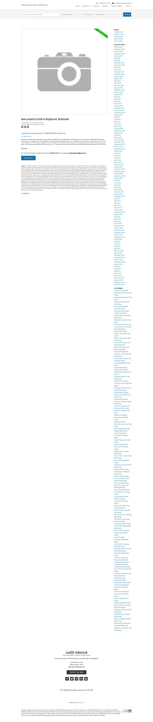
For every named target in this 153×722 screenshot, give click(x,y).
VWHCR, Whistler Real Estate (78, 187)
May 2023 (117, 81)
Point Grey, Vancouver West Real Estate (51, 179)
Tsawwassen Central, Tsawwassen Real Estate (31, 185)
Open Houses (118, 39)
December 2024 (119, 63)
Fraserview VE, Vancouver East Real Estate (59, 170)
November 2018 (119, 171)
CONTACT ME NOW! (76, 672)
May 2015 (117, 246)
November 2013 (119, 285)
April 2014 (117, 273)
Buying (95, 6)
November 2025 (119, 49)
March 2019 (118, 162)
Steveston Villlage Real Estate (68, 184)
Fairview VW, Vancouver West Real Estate (77, 169)
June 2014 (117, 269)
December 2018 (119, 169)
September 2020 (119, 131)
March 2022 (118, 104)
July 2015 (117, 242)
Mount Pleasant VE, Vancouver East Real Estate (121, 435)
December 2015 (119, 230)
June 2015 (117, 244)
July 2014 (117, 267)
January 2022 (118, 106)
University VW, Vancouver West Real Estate (68, 185)
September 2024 (119, 65)
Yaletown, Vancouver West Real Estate (33, 190)
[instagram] (76, 679)
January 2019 (118, 167)
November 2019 (119, 144)
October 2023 (118, 76)
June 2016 (117, 219)
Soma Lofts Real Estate (65, 182)
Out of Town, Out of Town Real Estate (98, 176)
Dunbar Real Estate (29, 169)
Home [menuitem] (78, 6)
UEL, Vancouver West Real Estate (50, 185)
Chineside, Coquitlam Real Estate (68, 167)
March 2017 (118, 208)
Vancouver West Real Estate (64, 187)
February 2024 (119, 72)
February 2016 (119, 226)
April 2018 (117, 187)
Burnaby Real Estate (92, 166)
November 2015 (119, 233)
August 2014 (118, 264)
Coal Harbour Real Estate (83, 167)
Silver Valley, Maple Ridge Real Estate (50, 182)
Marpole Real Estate (92, 175)
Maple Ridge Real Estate (81, 175)
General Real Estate (90, 170)
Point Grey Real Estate (36, 179)
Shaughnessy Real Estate (35, 182)
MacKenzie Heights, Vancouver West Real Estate (38, 175)
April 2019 (117, 160)
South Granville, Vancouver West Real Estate (95, 182)
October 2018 (118, 174)
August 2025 (118, 56)
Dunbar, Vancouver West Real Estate (58, 169)
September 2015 (119, 237)
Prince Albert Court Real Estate (80, 179)
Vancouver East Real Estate (39, 187)
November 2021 (119, 110)
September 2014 (119, 262)
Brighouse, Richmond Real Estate (35, 124)
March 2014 (118, 276)
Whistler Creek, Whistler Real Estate (61, 188)
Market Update (116, 6)
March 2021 (118, 126)
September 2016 (119, 212)
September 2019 (119, 149)
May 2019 (117, 158)
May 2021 (117, 122)
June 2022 (117, 99)
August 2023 (118, 79)
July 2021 (117, 117)
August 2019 (118, 151)
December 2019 (119, 142)
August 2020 (118, 133)
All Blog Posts (118, 32)
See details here (26, 136)
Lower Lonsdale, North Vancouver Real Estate (86, 173)
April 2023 (117, 83)
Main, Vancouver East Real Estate (67, 175)
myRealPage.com (79, 702)
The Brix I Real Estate (81, 184)
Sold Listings (118, 41)
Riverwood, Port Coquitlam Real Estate (84, 181)
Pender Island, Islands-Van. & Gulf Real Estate (94, 178)
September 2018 (119, 176)
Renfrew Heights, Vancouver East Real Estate (121, 501)
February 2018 (119, 192)
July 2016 (117, 217)
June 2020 (117, 135)
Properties (85, 6)
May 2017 (117, 203)
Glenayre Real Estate (100, 170)
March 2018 (118, 189)
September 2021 (119, 113)
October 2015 (118, 235)
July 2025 (117, 58)
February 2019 (119, 165)
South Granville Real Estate (78, 182)
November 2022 (119, 90)
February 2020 (119, 140)
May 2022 (117, 101)
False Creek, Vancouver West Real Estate (97, 169)
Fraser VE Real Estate (26, 170)
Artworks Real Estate (32, 166)
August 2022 (118, 94)
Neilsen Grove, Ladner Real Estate (81, 176)
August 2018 (118, 178)
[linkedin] (81, 679)
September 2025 (119, 54)
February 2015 (119, 251)
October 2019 (118, 147)
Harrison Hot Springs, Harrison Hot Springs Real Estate (67, 172)
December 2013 (119, 282)
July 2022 (117, 97)
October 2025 (118, 51)
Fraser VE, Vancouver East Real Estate (40, 170)
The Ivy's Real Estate (91, 184)
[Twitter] (72, 679)
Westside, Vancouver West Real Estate (44, 188)
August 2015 (118, 239)
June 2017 (117, 201)
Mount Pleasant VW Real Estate (42, 176)
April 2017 (117, 205)
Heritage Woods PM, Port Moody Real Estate (91, 172)
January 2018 (118, 194)
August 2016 (118, 214)
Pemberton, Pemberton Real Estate (74, 178)
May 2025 (117, 60)
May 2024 (117, 67)
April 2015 (117, 248)
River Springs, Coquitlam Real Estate (66, 181)
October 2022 (118, 92)
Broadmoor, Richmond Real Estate (78, 166)
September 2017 (119, 196)
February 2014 (119, 278)
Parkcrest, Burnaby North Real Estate (45, 178)
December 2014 (119, 255)
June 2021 (117, 119)
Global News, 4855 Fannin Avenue (29, 172)
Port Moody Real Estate (66, 179)
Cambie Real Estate (37, 167)
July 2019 (117, 153)
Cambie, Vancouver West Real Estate (51, 167)
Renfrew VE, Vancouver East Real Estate (47, 181)
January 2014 (118, 280)
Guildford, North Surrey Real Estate (46, 172)
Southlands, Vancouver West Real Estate (30, 184)
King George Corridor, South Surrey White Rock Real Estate (122, 394)
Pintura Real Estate (25, 179)
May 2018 (117, 185)
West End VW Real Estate (91, 187)
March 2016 (118, 223)
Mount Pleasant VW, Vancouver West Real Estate (61, 176)
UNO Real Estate (83, 185)
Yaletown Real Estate (121, 625)
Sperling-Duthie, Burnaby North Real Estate (51, 184)
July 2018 (117, 180)
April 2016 (117, 221)
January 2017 (118, 210)
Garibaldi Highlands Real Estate (77, 170)
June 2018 (117, 183)
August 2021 (118, 115)
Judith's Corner (119, 34)
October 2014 (118, 260)
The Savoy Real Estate (102, 184)
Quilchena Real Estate (94, 179)
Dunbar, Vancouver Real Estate (42, 169)
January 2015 (118, 253)
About (128, 6)
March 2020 (118, 137)
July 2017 (117, 199)
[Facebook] (67, 679)
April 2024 (117, 70)
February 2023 (119, 85)
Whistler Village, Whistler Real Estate (79, 188)
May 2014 (117, 271)
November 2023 (119, 74)
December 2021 (119, 108)
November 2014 (119, 257)
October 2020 (118, 128)
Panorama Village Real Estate (29, 178)
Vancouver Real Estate (27, 187)
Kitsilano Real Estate (52, 173)
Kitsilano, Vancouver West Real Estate (66, 173)
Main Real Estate (54, 175)
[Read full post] (64, 73)
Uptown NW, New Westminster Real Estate (97, 185)
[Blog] (86, 679)
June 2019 (117, 156)
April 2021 (117, 124)
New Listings (118, 36)
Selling (104, 6)
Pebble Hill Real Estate (59, 178)
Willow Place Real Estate (94, 188)
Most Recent (118, 47)
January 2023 (118, 88)
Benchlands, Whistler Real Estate (45, 166)
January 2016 (118, 228)
